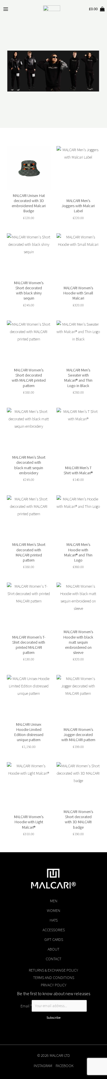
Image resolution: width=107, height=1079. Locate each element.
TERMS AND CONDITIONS (53, 977)
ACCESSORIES (54, 929)
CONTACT (53, 958)
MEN (53, 900)
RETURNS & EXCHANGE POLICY (53, 970)
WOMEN (53, 910)
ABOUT (53, 949)
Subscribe (53, 1017)
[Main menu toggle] (5, 9)
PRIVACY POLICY (53, 984)
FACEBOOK (65, 1065)
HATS (54, 920)
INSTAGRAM (43, 1065)
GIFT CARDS (53, 939)
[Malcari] (51, 9)
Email (26, 1005)
